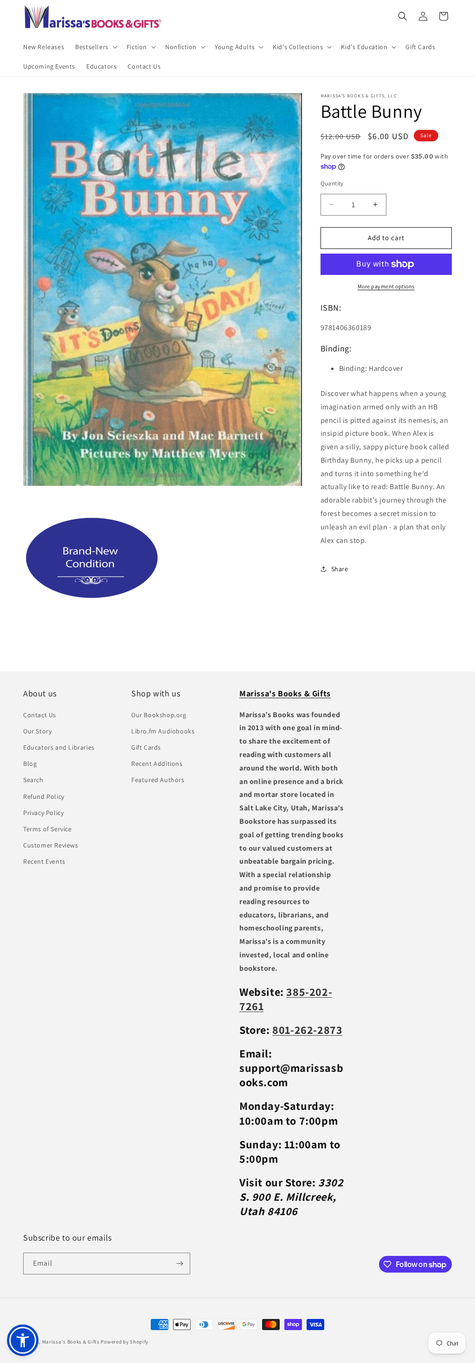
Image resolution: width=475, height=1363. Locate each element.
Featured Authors (158, 780)
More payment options (386, 286)
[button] (95, 47)
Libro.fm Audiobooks (162, 731)
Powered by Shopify (124, 1341)
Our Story (37, 731)
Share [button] (339, 569)
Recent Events (44, 861)
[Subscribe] (179, 1263)
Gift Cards (146, 747)
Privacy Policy (43, 813)
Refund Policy (43, 796)
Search (33, 780)
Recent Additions (157, 763)
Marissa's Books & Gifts (71, 1341)
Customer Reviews (50, 845)
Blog (30, 763)
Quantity (332, 183)
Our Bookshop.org (158, 715)
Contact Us (39, 715)
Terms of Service (47, 829)
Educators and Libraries (59, 747)
